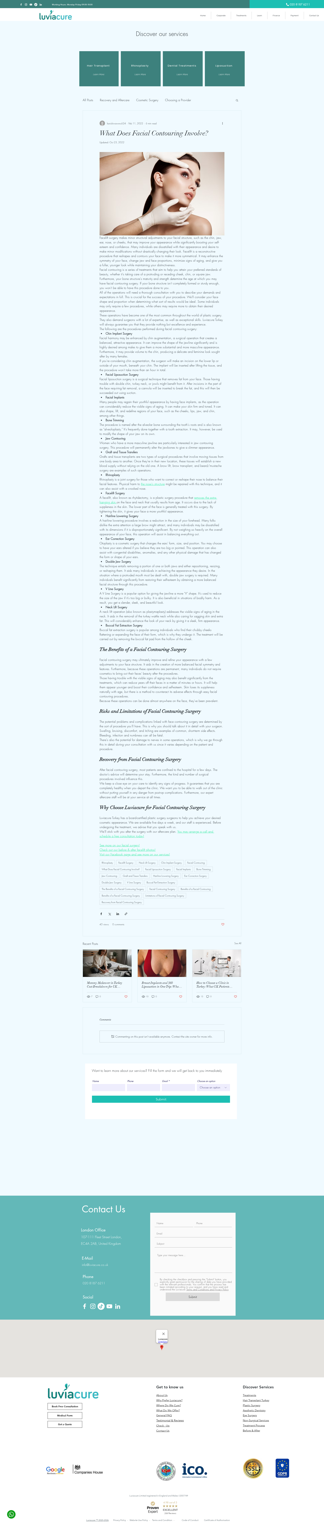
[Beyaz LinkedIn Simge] (40, 4)
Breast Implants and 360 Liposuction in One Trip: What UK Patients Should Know (161, 984)
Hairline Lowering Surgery (166, 875)
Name (95, 1081)
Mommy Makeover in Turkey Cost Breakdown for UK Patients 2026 (104, 984)
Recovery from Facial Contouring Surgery (122, 902)
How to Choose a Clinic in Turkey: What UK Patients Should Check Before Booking (215, 984)
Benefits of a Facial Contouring (196, 889)
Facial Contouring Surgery (162, 889)
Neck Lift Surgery (147, 862)
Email (165, 1081)
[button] (221, 15)
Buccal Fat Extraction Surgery (161, 882)
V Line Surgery (134, 882)
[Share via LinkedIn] (117, 913)
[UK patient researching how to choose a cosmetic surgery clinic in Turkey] (216, 963)
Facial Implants (183, 869)
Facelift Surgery (125, 862)
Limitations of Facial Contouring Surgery (164, 895)
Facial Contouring (196, 862)
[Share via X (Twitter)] (109, 913)
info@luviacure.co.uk (95, 1265)
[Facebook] (21, 4)
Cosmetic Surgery (147, 100)
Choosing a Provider (178, 100)
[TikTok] (35, 4)
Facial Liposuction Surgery (158, 869)
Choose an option (206, 1081)
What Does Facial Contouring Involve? (121, 869)
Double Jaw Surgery (111, 882)
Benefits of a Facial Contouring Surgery (121, 895)
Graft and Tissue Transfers (135, 875)
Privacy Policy (119, 1520)
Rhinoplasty (107, 862)
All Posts (88, 100)
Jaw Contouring (109, 875)
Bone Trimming (203, 869)
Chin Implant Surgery (171, 862)
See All (237, 943)
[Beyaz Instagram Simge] (26, 4)
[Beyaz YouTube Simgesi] (30, 4)
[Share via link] (126, 913)
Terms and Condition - (163, 1520)
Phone (130, 1081)
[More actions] (222, 123)
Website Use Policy (139, 1520)
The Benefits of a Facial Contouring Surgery (123, 889)
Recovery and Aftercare (114, 100)
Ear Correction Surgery (195, 875)
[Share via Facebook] (101, 913)
